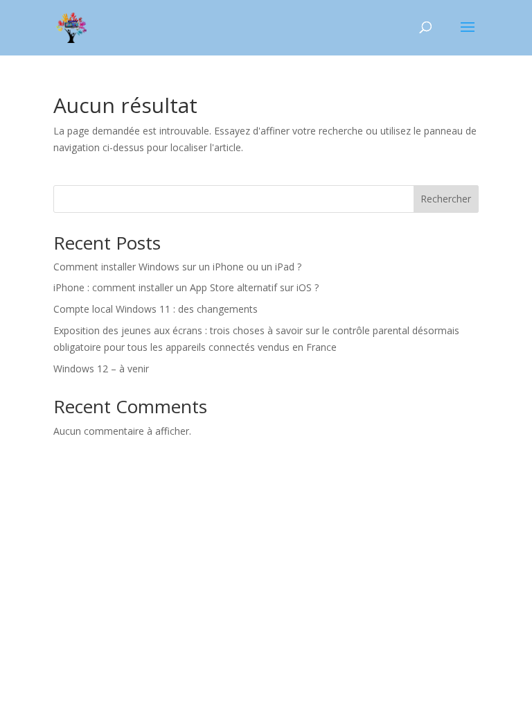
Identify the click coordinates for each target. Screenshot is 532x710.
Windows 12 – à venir (101, 368)
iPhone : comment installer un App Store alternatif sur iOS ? (186, 287)
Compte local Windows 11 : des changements (155, 308)
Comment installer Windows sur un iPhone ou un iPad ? (177, 266)
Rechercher (445, 198)
